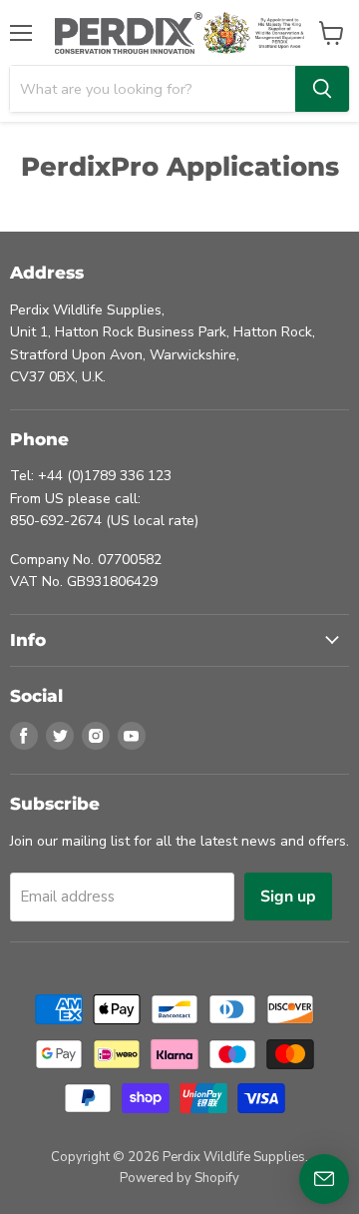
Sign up (288, 897)
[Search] (322, 89)
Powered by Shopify (179, 1178)
